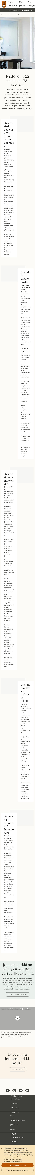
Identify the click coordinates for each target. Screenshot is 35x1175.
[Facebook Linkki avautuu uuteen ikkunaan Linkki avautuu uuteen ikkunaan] (8, 1090)
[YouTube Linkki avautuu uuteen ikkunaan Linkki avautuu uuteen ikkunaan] (21, 1090)
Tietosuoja (14, 1141)
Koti (2, 14)
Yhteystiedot (15, 1108)
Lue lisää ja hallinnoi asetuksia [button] (13, 1161)
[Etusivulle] (3, 4)
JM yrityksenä (15, 1099)
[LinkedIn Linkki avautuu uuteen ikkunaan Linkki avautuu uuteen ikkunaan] (27, 1090)
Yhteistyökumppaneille (17, 1120)
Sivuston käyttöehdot (17, 1137)
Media (12, 1116)
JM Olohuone (14, 1125)
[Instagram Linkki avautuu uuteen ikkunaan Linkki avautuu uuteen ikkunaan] (14, 1090)
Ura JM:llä (14, 1103)
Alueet (12, 1129)
